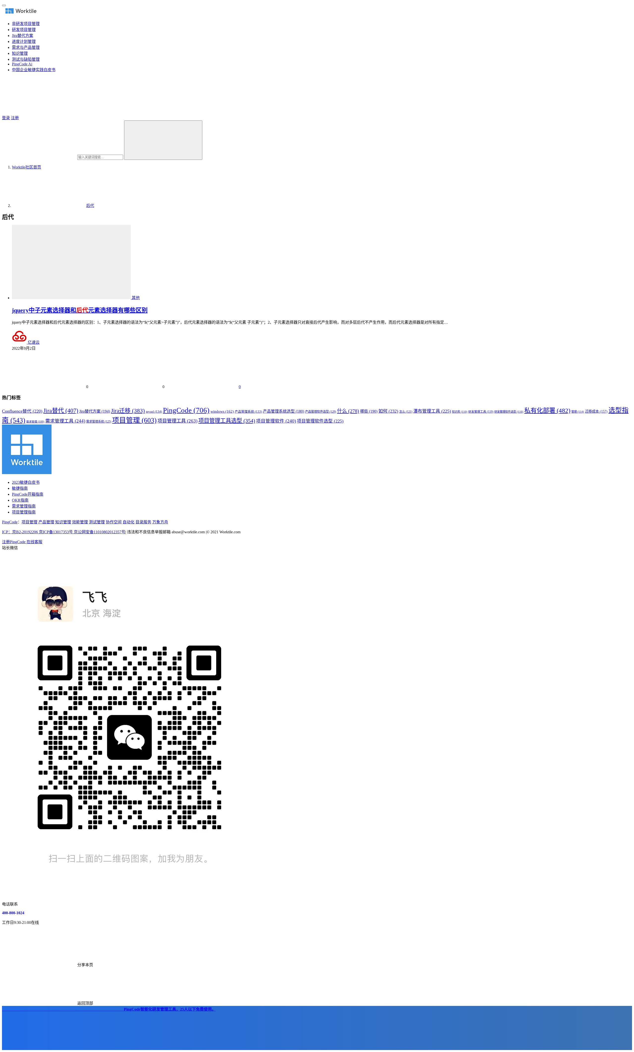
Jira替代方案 (22, 35)
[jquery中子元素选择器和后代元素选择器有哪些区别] (72, 298)
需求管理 (35, 421)
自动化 (128, 522)
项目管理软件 (276, 421)
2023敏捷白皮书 (26, 482)
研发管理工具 (480, 411)
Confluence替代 (22, 411)
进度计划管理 (24, 41)
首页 (26, 167)
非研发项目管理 (26, 24)
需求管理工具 (65, 421)
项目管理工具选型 (226, 421)
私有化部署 (547, 410)
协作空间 (114, 522)
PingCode (186, 410)
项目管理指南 (24, 512)
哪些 (368, 411)
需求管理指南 (24, 506)
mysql (154, 411)
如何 (388, 411)
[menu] (4, 5)
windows (222, 411)
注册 (15, 118)
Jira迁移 (128, 410)
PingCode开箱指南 (27, 494)
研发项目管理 (24, 30)
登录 (6, 118)
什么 (348, 411)
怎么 (405, 411)
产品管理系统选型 (283, 411)
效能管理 (80, 522)
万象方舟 (160, 522)
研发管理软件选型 (508, 411)
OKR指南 (20, 500)
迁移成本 (596, 411)
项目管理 (134, 420)
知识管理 (20, 53)
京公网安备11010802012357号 (63, 532)
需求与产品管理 (26, 47)
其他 (136, 298)
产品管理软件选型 (320, 411)
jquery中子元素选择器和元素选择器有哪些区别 (80, 310)
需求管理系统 (98, 421)
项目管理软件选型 (320, 421)
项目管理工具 (177, 421)
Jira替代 (60, 410)
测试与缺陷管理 (26, 59)
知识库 (459, 411)
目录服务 (143, 522)
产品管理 (46, 522)
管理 (577, 411)
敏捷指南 (20, 488)
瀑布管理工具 (432, 411)
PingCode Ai (22, 64)
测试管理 (97, 522)
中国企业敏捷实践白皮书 (33, 70)
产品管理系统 (248, 411)
